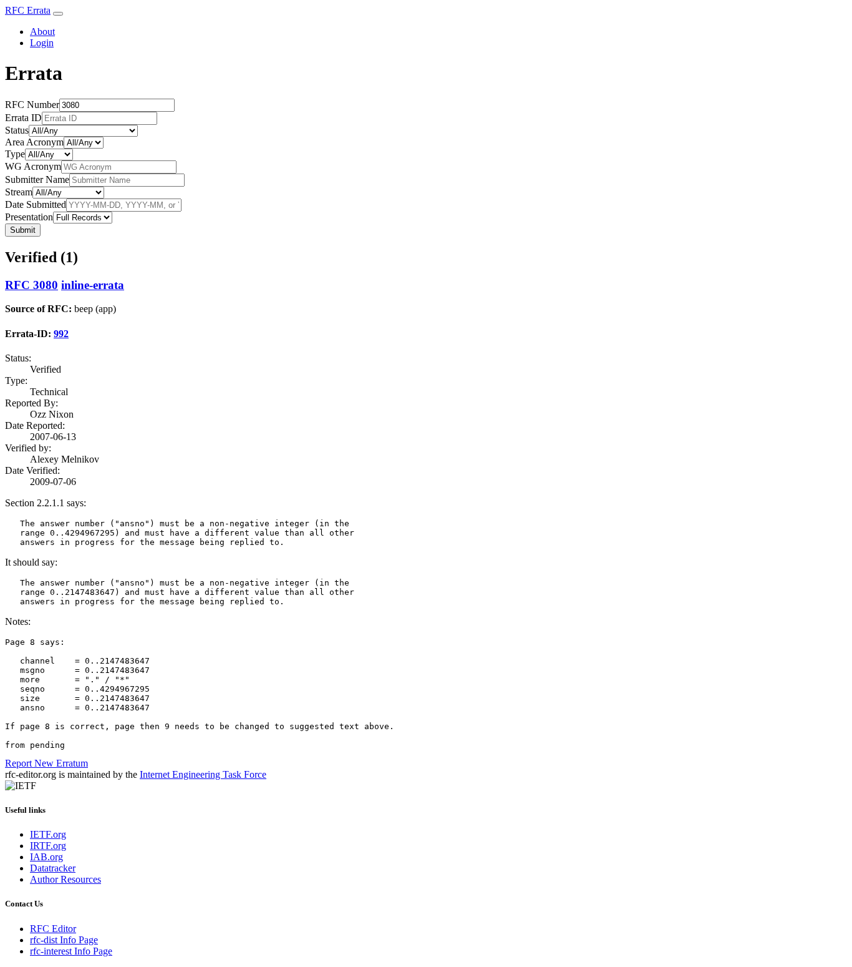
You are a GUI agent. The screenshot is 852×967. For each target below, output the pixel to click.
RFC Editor (53, 928)
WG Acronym (33, 166)
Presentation (29, 217)
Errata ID (23, 117)
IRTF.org (48, 845)
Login (42, 42)
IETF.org (48, 834)
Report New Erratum (46, 763)
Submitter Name (37, 179)
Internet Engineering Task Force (203, 774)
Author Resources (65, 879)
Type (15, 154)
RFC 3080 (31, 285)
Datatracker (52, 868)
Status (17, 130)
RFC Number (32, 104)
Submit (23, 230)
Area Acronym (34, 142)
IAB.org (46, 857)
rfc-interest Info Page (71, 951)
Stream (18, 192)
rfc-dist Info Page (64, 940)
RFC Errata (28, 10)
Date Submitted (35, 204)
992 (61, 333)
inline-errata (92, 285)
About (42, 31)
